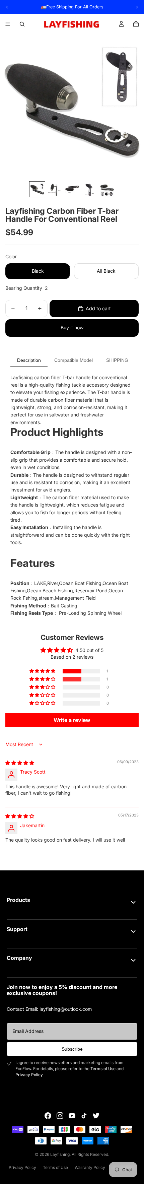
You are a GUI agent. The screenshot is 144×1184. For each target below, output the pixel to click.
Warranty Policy (90, 1167)
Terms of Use (103, 1068)
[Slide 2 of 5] (54, 189)
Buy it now (72, 327)
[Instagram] (60, 1115)
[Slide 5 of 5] (106, 189)
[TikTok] (84, 1115)
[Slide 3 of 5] (72, 189)
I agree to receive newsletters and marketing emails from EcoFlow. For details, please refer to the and (69, 1068)
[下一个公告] (137, 7)
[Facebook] (48, 1115)
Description (29, 360)
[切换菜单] (133, 902)
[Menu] (7, 24)
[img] (19, 763)
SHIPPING (117, 360)
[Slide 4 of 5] (89, 189)
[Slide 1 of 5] (37, 189)
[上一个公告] (7, 7)
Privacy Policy (29, 1074)
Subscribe (72, 1049)
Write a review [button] (72, 720)
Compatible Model (73, 360)
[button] (42, 671)
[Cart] (136, 24)
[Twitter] (96, 1115)
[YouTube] (72, 1115)
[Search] (22, 24)
